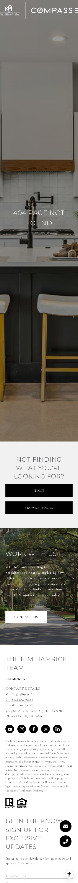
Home (39, 491)
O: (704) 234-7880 (19, 699)
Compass (28, 745)
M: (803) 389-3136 (19, 694)
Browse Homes (39, 508)
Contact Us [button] (26, 617)
